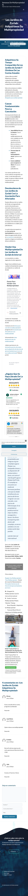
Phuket (16, 600)
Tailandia (7, 603)
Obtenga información (11, 667)
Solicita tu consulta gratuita (18, 44)
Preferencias (14, 454)
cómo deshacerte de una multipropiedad (11, 339)
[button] (25, 441)
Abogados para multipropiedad (13, 98)
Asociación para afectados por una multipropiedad (13, 331)
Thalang (12, 603)
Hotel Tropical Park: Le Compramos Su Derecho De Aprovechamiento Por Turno (13, 650)
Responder (7, 710)
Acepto (14, 446)
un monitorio (10, 237)
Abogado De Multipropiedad (12, 670)
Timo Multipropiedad (11, 580)
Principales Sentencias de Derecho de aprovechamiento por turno (13, 586)
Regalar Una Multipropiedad (13, 578)
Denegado (14, 450)
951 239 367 (17, 45)
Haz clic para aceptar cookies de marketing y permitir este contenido (14, 566)
